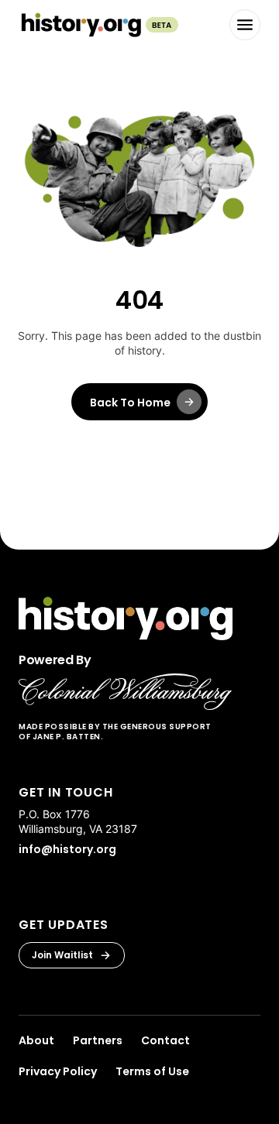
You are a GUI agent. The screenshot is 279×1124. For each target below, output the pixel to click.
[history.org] (98, 24)
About (36, 1040)
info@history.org (67, 849)
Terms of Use (152, 1071)
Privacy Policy (58, 1071)
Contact (165, 1040)
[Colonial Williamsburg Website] (125, 691)
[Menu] (244, 24)
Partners (97, 1040)
